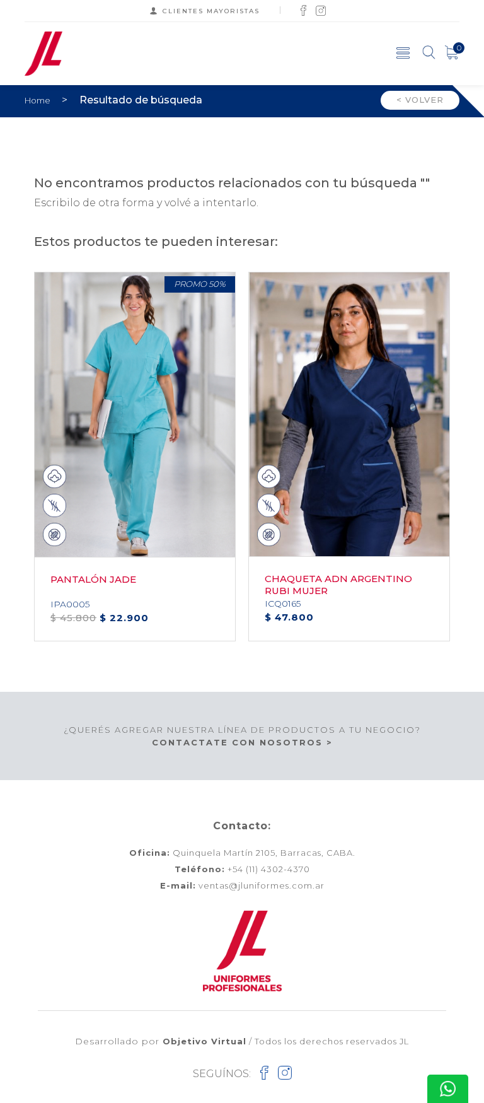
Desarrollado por (160, 1041)
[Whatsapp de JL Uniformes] (447, 1089)
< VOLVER (420, 100)
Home (38, 100)
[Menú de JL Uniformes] (403, 52)
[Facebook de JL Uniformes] (303, 10)
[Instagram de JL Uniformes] (321, 10)
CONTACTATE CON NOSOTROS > (242, 742)
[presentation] (457, 272)
